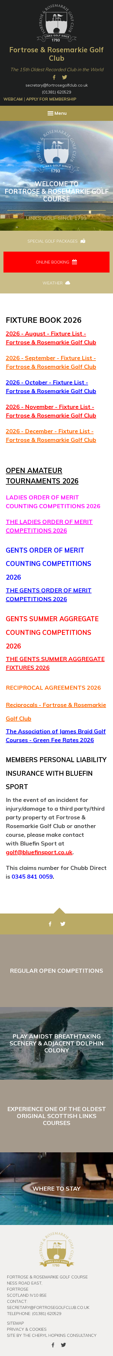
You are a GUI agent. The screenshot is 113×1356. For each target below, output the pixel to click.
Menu (60, 113)
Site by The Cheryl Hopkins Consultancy (51, 1335)
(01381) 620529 (56, 92)
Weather (53, 283)
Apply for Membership (51, 99)
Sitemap (15, 1323)
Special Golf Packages (53, 241)
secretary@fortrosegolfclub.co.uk (56, 85)
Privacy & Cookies (27, 1329)
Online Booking (53, 262)
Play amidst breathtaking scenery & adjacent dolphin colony (57, 1043)
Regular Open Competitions (56, 970)
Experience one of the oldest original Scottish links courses (56, 1116)
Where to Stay (56, 1188)
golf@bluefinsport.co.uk (39, 852)
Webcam (13, 99)
